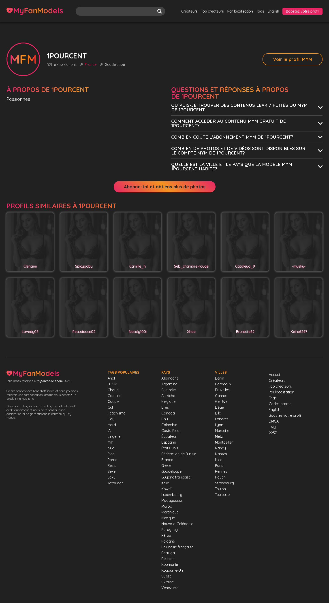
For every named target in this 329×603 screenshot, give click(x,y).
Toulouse (222, 494)
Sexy (111, 477)
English (273, 11)
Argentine (169, 384)
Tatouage (116, 483)
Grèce (166, 465)
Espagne (168, 442)
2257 (273, 433)
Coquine (114, 395)
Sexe (111, 471)
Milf (110, 442)
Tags (260, 11)
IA (109, 430)
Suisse (166, 576)
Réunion (168, 558)
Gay (111, 419)
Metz (219, 436)
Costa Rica (170, 430)
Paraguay (169, 529)
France (90, 65)
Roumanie (169, 564)
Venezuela (170, 588)
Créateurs (189, 11)
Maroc (166, 506)
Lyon (219, 425)
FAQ (272, 427)
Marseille (222, 430)
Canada (168, 413)
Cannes (221, 395)
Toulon (220, 489)
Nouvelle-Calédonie (177, 523)
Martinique (170, 512)
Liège (219, 407)
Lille (218, 413)
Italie (165, 483)
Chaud (113, 390)
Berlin (219, 378)
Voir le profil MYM (292, 59)
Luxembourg (171, 494)
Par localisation (240, 11)
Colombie (169, 425)
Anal (111, 378)
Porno (113, 459)
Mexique (168, 518)
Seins (112, 465)
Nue (111, 448)
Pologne (168, 541)
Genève (221, 401)
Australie (168, 390)
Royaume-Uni (172, 570)
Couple (113, 401)
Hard (112, 425)
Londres (222, 419)
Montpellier (224, 442)
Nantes (221, 454)
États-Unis (169, 448)
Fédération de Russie (178, 454)
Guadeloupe (171, 471)
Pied (111, 454)
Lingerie (114, 436)
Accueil (274, 374)
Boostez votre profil (302, 11)
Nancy (220, 448)
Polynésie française (177, 547)
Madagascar (172, 500)
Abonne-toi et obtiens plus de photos (164, 186)
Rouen (220, 477)
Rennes (221, 471)
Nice (218, 459)
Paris (219, 465)
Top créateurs (212, 11)
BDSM (112, 384)
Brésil (165, 407)
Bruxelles (222, 390)
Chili (164, 419)
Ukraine (167, 582)
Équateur (169, 436)
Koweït (167, 489)
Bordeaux (223, 384)
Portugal (168, 553)
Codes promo (280, 403)
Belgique (168, 401)
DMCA (274, 421)
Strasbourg (224, 483)
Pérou (166, 535)
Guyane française (176, 477)
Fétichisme (116, 413)
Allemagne (170, 378)
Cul (110, 407)
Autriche (168, 395)
